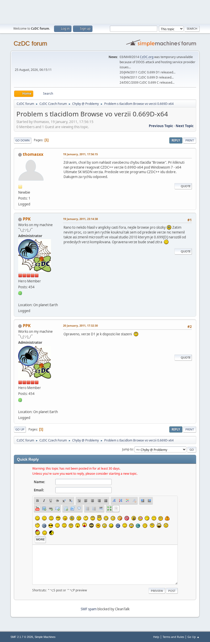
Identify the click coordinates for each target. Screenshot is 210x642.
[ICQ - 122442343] (20, 293)
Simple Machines (45, 636)
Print (189, 140)
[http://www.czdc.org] (20, 298)
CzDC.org (146, 57)
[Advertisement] (105, 11)
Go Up (19, 429)
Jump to (127, 449)
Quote (186, 186)
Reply (176, 140)
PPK (27, 219)
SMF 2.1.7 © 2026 (21, 636)
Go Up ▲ (193, 637)
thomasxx (33, 154)
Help (156, 637)
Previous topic (161, 126)
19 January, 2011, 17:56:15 (80, 154)
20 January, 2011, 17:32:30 (80, 325)
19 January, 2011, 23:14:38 (80, 219)
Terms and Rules (173, 637)
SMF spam (89, 609)
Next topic (185, 126)
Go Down (22, 140)
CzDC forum (30, 43)
